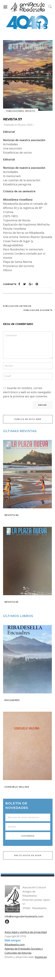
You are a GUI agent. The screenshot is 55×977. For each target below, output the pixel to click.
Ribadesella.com (15, 944)
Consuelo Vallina (16, 786)
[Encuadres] (28, 659)
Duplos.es (41, 957)
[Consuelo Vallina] (28, 746)
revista (30, 111)
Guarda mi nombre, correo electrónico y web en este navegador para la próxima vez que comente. (27, 392)
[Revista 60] (28, 474)
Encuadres (12, 700)
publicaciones (15, 111)
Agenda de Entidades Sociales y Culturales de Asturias (24, 951)
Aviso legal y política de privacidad (26, 932)
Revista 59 (11, 602)
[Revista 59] (28, 561)
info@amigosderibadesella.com (24, 916)
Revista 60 (11, 515)
